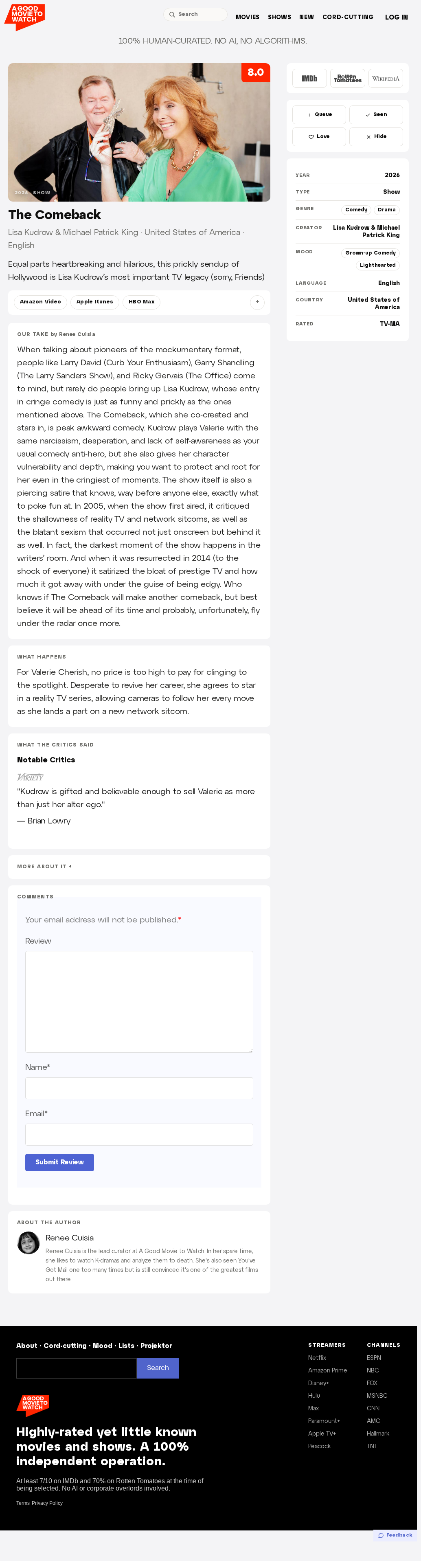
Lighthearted (378, 265)
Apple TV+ (322, 1434)
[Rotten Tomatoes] (347, 78)
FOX (372, 1383)
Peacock (319, 1446)
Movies (248, 17)
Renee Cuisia (77, 334)
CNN (373, 1409)
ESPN (374, 1358)
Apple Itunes (95, 302)
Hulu (314, 1396)
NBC (373, 1371)
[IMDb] (309, 78)
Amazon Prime (327, 1371)
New (306, 17)
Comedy (356, 210)
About (26, 1346)
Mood (102, 1346)
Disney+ (318, 1383)
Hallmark (378, 1434)
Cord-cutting (348, 17)
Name (37, 1067)
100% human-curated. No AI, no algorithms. (212, 41)
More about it (42, 867)
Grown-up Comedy (370, 253)
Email (36, 1114)
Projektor (156, 1346)
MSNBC (377, 1396)
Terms (23, 1503)
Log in (396, 18)
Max (313, 1409)
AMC (373, 1421)
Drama (387, 210)
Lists (126, 1346)
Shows (280, 17)
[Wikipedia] (385, 78)
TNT (372, 1446)
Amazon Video (40, 302)
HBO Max (141, 302)
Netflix (317, 1358)
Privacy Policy (47, 1503)
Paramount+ (324, 1421)
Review (38, 941)
